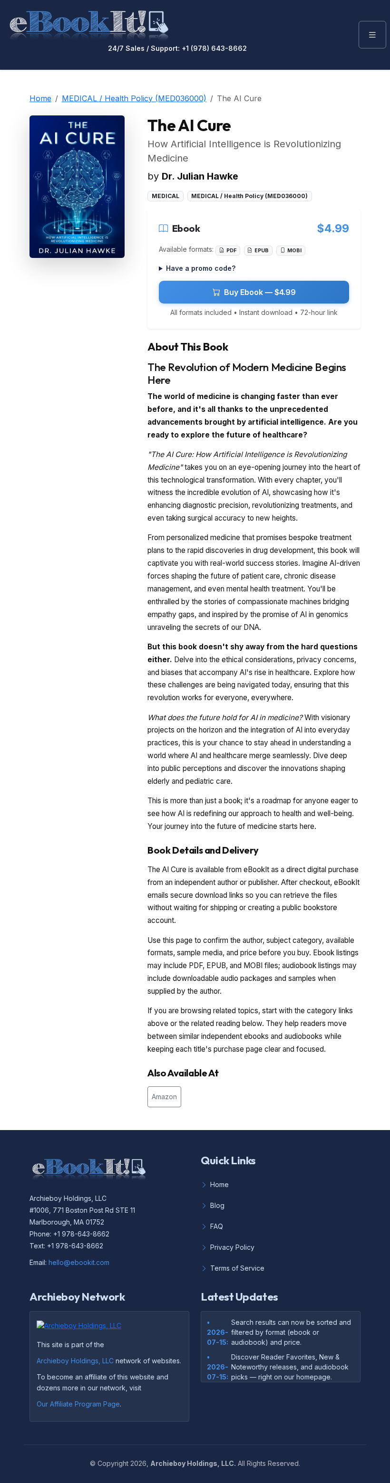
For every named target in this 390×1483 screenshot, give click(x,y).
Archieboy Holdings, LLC (75, 1361)
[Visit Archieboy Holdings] (82, 1328)
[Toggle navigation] (372, 34)
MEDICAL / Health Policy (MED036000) (134, 98)
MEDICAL (165, 196)
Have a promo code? (200, 268)
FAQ (216, 1226)
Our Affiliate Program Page (78, 1404)
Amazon (164, 1097)
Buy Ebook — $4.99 (260, 292)
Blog (217, 1205)
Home (40, 98)
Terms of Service (237, 1268)
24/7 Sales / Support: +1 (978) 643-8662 (177, 48)
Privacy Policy (232, 1247)
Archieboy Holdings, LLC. (193, 1463)
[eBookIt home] (89, 24)
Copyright (113, 1463)
